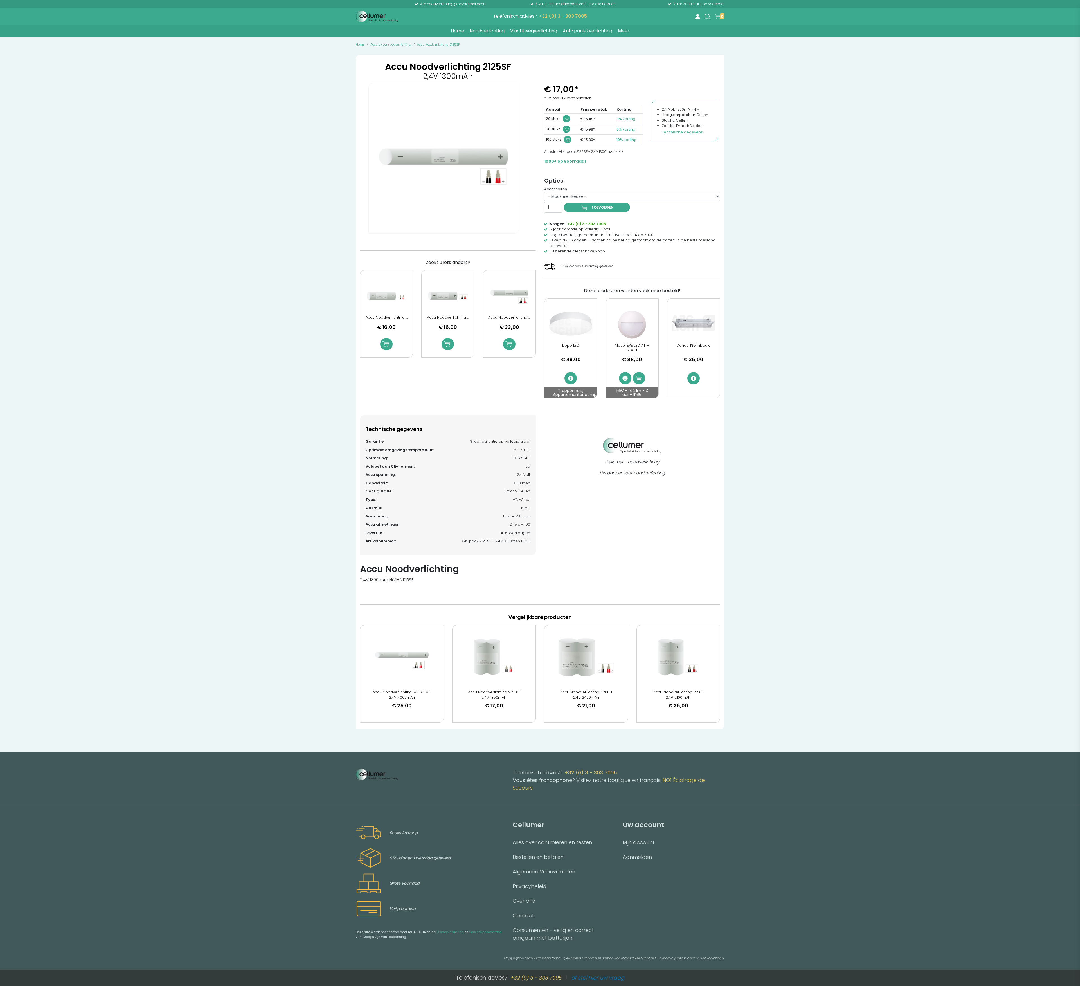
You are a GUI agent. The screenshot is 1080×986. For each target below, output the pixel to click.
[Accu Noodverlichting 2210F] (678, 657)
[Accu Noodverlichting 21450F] (494, 657)
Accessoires (555, 189)
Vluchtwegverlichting (533, 31)
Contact (523, 915)
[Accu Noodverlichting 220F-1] (586, 657)
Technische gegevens (682, 132)
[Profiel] (697, 16)
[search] (707, 16)
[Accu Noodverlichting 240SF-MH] (402, 657)
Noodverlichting (487, 31)
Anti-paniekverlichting (587, 31)
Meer (623, 31)
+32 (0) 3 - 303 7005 (563, 16)
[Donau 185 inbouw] (694, 324)
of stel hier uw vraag (597, 977)
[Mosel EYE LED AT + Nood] (632, 324)
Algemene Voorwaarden (544, 871)
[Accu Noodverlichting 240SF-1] (509, 296)
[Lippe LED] (571, 324)
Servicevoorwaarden (485, 932)
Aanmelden (637, 856)
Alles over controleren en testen (552, 842)
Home (457, 31)
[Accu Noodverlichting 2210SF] (386, 296)
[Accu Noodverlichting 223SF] (448, 296)
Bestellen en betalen (538, 856)
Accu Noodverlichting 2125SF (438, 44)
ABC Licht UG (644, 958)
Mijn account (638, 842)
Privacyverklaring (450, 932)
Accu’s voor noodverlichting (390, 44)
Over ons (524, 900)
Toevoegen (602, 207)
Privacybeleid (529, 886)
